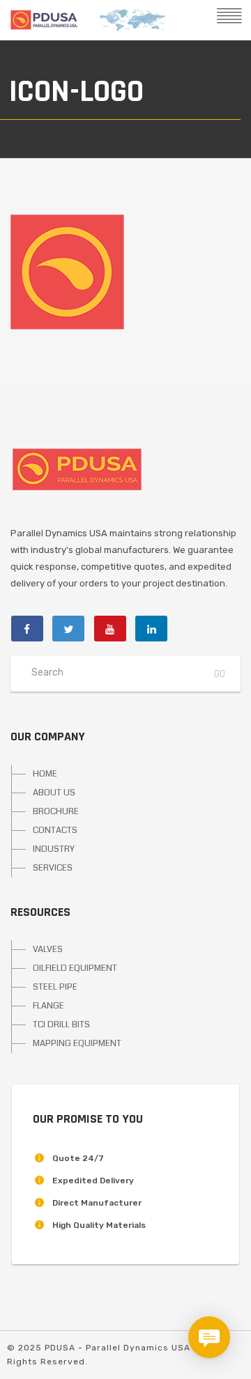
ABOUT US (54, 792)
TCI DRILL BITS (61, 1024)
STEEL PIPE (55, 987)
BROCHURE (56, 811)
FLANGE (48, 1005)
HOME (45, 774)
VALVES (48, 949)
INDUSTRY (54, 849)
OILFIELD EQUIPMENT (75, 968)
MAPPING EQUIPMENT (77, 1043)
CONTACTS (55, 830)
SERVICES (53, 868)
